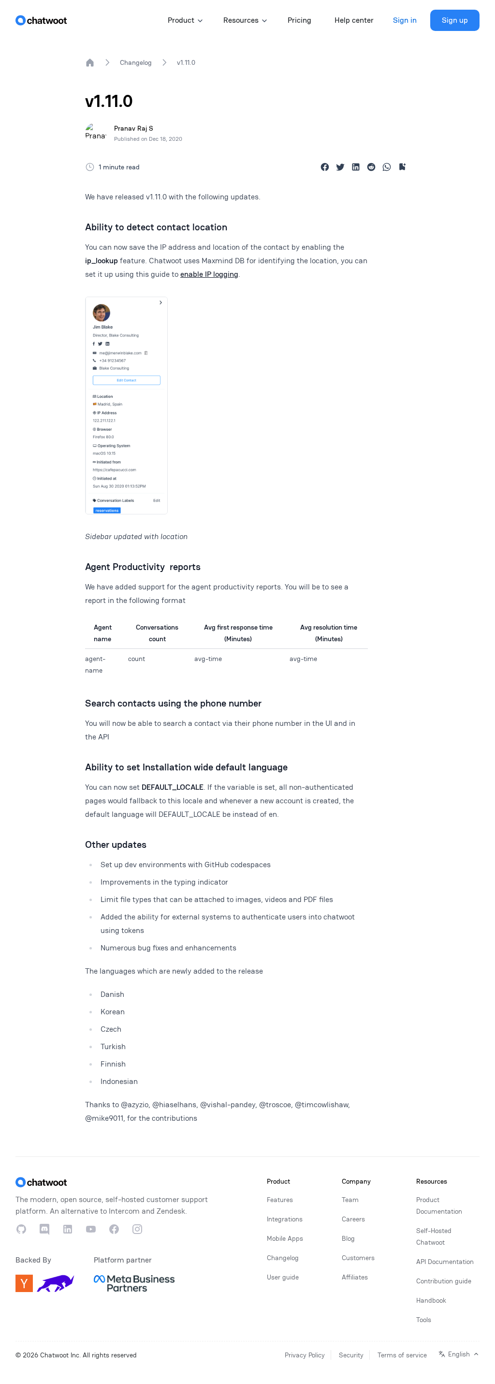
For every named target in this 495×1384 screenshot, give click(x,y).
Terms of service (402, 1355)
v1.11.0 (186, 62)
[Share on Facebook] (325, 167)
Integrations (285, 1219)
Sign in (405, 20)
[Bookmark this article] (402, 167)
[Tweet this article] (340, 167)
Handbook (431, 1300)
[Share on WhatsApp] (386, 167)
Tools (423, 1319)
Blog (348, 1238)
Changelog (136, 62)
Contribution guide (443, 1281)
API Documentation (445, 1261)
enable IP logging (209, 274)
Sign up (455, 20)
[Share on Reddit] (371, 167)
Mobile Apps (285, 1238)
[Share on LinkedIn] (356, 167)
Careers (353, 1219)
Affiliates (355, 1277)
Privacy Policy (305, 1355)
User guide (283, 1277)
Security (351, 1355)
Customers (358, 1257)
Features (280, 1199)
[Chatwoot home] (41, 20)
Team (350, 1199)
